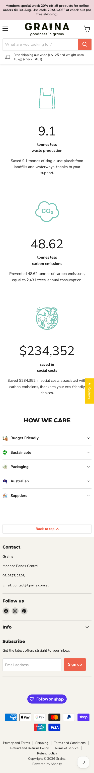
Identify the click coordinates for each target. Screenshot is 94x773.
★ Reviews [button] (89, 391)
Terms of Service (66, 748)
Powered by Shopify (47, 764)
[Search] (84, 44)
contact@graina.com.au (31, 585)
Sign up (75, 664)
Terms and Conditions (69, 743)
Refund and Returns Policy (29, 748)
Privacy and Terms (16, 743)
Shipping (41, 743)
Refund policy (47, 753)
